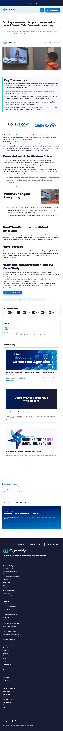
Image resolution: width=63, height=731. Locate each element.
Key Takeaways (7, 479)
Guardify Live (15, 169)
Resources (6, 582)
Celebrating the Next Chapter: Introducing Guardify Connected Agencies (30, 372)
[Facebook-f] (12, 721)
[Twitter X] (9, 721)
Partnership (41, 299)
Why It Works (7, 489)
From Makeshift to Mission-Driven (11, 481)
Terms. (31, 725)
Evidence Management (32, 299)
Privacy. (22, 725)
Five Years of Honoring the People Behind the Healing (23, 451)
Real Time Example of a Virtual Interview (13, 486)
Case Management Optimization (9, 299)
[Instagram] (15, 721)
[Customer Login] (26, 4)
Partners (6, 659)
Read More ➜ (9, 380)
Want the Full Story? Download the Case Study (14, 491)
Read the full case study (10, 279)
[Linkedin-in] (3, 721)
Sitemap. (35, 725)
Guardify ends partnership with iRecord (19, 412)
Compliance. (27, 725)
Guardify (8, 141)
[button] (12, 312)
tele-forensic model (44, 144)
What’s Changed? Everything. (10, 484)
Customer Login (32, 4)
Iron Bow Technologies (18, 144)
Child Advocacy (22, 299)
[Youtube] (6, 721)
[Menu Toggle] (42, 10)
